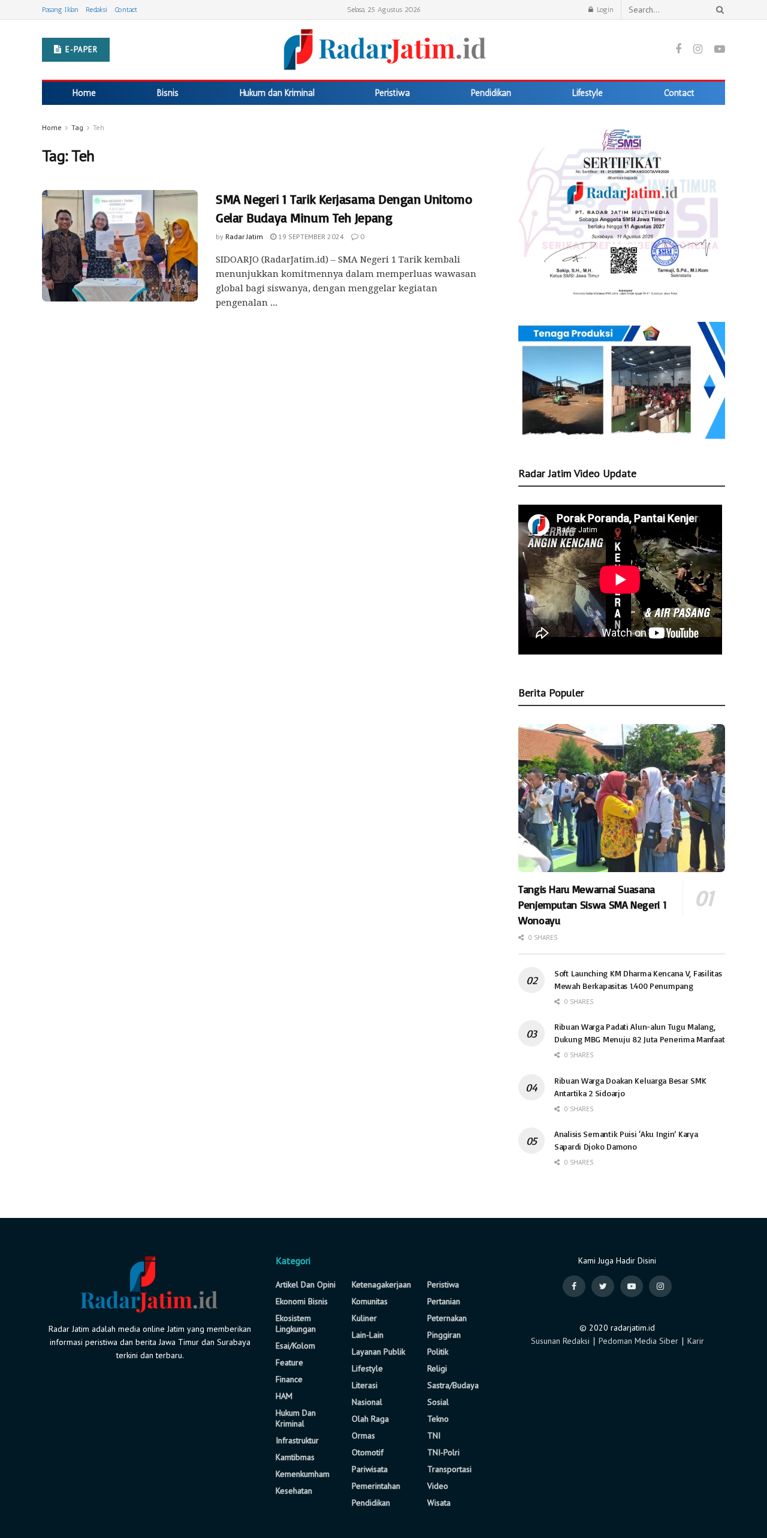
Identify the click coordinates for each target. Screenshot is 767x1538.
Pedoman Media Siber (638, 1340)
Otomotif (368, 1452)
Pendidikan (491, 93)
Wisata (439, 1502)
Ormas (363, 1435)
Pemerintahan (376, 1485)
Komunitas (370, 1301)
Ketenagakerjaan (381, 1284)
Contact (125, 9)
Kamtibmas (295, 1457)
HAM (284, 1396)
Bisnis (168, 93)
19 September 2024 (310, 236)
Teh (98, 127)
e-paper (80, 49)
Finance (289, 1379)
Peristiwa (392, 93)
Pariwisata (370, 1469)
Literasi (365, 1385)
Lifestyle (587, 93)
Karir (695, 1340)
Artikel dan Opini (306, 1284)
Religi (437, 1368)
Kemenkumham (303, 1473)
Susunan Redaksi (560, 1340)
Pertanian (443, 1301)
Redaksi (96, 9)
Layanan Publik (378, 1351)
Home (84, 93)
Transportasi (449, 1469)
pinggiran (444, 1334)
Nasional (367, 1402)
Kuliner (364, 1318)
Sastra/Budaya (453, 1385)
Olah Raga (370, 1418)
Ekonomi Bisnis (302, 1301)
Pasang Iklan (60, 9)
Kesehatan (294, 1490)
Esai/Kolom (295, 1345)
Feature (289, 1362)
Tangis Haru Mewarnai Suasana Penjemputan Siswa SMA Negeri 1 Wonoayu (592, 904)
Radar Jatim (244, 236)
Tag (77, 127)
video (437, 1485)
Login (604, 9)
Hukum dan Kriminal (277, 93)
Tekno (438, 1418)
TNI (433, 1435)
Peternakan (447, 1318)
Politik (437, 1351)
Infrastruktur (297, 1440)
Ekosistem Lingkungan (296, 1323)
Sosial (438, 1402)
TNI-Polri (443, 1452)
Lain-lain (368, 1334)
